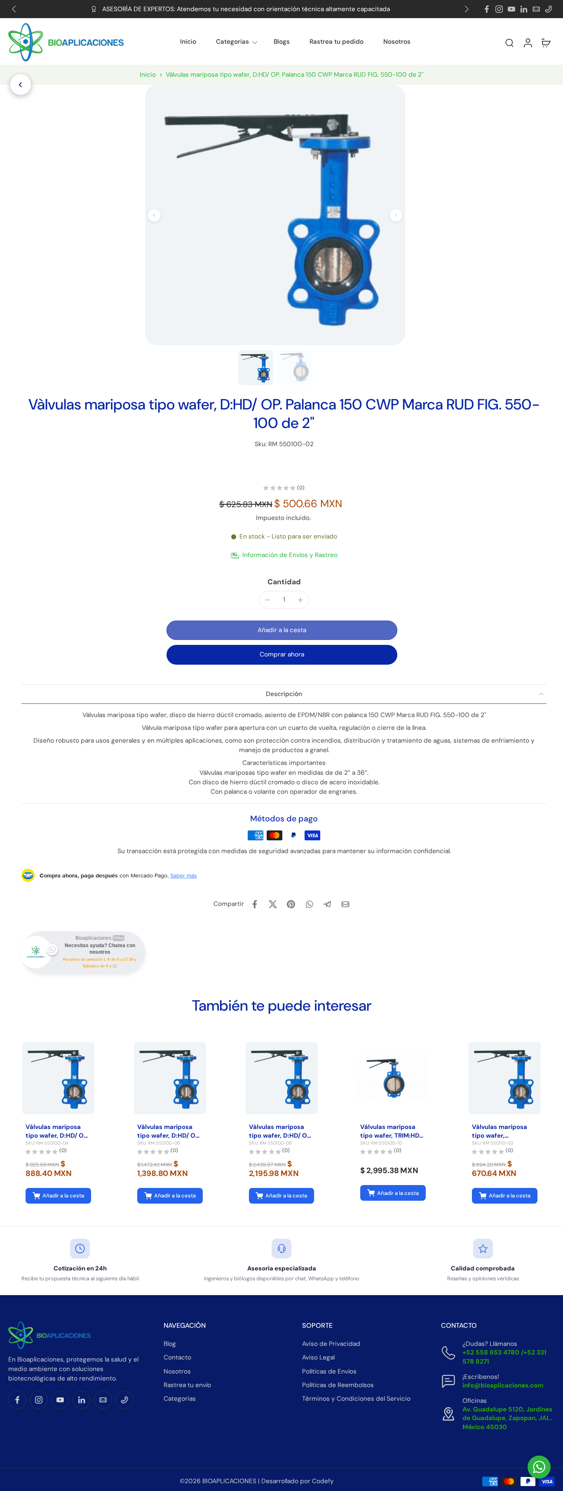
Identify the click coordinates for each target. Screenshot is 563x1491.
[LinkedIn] (524, 9)
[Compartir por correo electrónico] (345, 904)
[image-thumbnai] (255, 367)
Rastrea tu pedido (337, 42)
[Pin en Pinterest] (291, 904)
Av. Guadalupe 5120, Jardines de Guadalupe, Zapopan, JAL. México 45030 (507, 1418)
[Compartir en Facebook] (255, 904)
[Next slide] (466, 9)
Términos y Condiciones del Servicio (356, 1399)
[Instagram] (499, 9)
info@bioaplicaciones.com (503, 1385)
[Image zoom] (275, 215)
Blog (170, 1344)
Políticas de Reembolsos (338, 1385)
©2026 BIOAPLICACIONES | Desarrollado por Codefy (257, 1481)
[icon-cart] (546, 42)
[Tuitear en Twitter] (273, 904)
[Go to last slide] (14, 9)
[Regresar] (20, 84)
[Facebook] (487, 9)
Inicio (188, 42)
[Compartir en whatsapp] (309, 904)
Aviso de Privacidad (331, 1344)
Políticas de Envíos (329, 1371)
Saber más (183, 875)
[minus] (267, 600)
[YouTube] (511, 9)
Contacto (177, 1357)
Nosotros (397, 42)
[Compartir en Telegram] (327, 904)
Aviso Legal (318, 1357)
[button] (487, 42)
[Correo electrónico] (536, 9)
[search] (509, 42)
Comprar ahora (282, 654)
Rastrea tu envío (187, 1385)
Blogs (282, 42)
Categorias (232, 42)
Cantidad (284, 581)
